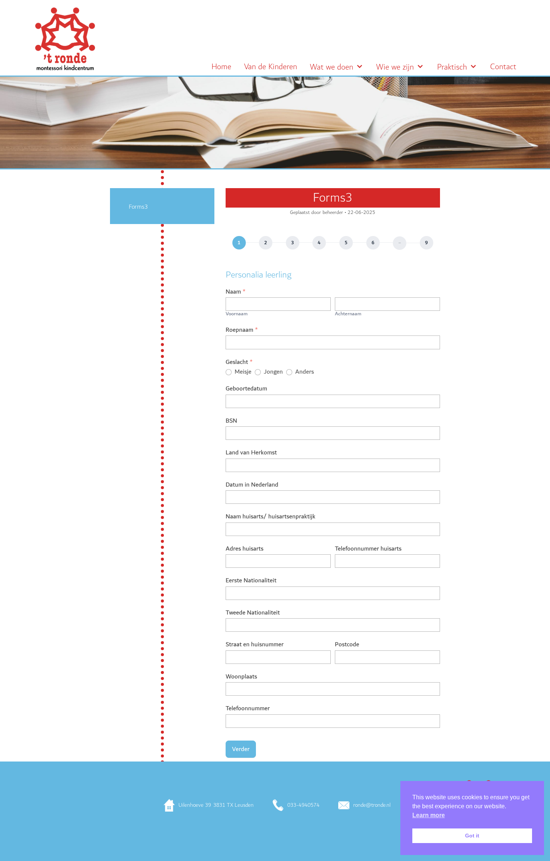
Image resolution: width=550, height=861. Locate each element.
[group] (333, 243)
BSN (231, 421)
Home (221, 67)
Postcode (347, 645)
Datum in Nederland (252, 485)
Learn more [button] (428, 815)
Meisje (242, 372)
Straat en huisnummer (255, 645)
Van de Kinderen (270, 67)
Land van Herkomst (251, 453)
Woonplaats (241, 677)
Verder (241, 749)
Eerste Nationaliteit (251, 581)
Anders (304, 372)
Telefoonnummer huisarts (368, 549)
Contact (503, 67)
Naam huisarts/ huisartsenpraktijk (270, 517)
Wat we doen (331, 67)
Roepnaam (242, 330)
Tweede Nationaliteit (253, 613)
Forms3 (138, 207)
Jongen (272, 372)
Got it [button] (472, 836)
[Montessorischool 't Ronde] (65, 39)
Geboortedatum (246, 389)
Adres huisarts (244, 549)
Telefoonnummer (248, 709)
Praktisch (452, 67)
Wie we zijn (395, 67)
